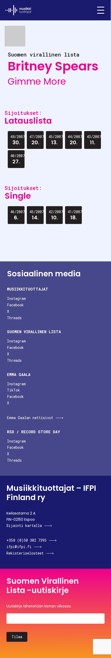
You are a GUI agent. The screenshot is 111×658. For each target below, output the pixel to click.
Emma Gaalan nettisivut (30, 417)
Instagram (16, 298)
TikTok (13, 390)
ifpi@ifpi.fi (18, 546)
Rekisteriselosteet (25, 553)
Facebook (15, 304)
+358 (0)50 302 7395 (26, 540)
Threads (14, 317)
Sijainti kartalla (24, 525)
